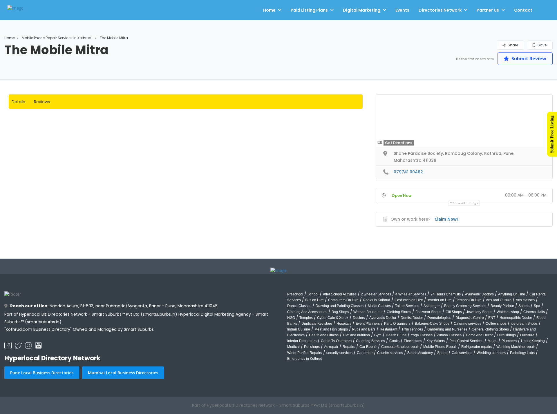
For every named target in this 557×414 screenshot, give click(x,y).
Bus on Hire (314, 300)
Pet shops (312, 347)
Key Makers (435, 341)
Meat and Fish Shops (331, 329)
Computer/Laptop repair (400, 347)
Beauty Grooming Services (465, 306)
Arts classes (525, 300)
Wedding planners (491, 353)
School (313, 294)
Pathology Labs (522, 353)
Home (269, 10)
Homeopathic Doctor (516, 318)
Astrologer (432, 306)
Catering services (467, 324)
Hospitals (344, 324)
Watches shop (508, 312)
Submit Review (528, 58)
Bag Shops (340, 312)
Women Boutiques (367, 312)
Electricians (413, 341)
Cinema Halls (534, 312)
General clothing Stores (490, 329)
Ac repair (331, 347)
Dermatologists (439, 318)
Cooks (394, 341)
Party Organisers (397, 324)
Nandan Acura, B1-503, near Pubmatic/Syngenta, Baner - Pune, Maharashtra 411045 (114, 306)
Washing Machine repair (515, 347)
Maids (492, 341)
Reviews (42, 102)
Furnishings (506, 335)
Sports (442, 353)
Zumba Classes (449, 335)
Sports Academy (420, 353)
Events (402, 10)
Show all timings (465, 203)
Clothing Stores (399, 312)
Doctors (359, 318)
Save (542, 45)
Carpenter (365, 353)
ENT (491, 318)
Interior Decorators (302, 341)
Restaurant (388, 329)
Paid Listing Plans (309, 10)
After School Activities (340, 294)
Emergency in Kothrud (304, 359)
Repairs (349, 347)
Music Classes (379, 306)
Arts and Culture (498, 300)
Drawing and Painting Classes (340, 306)
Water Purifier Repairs (304, 353)
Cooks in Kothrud (376, 300)
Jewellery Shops (479, 312)
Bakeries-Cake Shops (432, 324)
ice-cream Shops (524, 324)
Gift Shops (454, 312)
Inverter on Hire (439, 300)
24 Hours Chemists (446, 294)
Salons (523, 306)
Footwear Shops (428, 312)
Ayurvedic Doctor (382, 318)
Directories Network (440, 10)
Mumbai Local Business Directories (123, 372)
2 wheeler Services (376, 294)
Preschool (295, 294)
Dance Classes (299, 306)
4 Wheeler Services (410, 294)
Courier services (390, 353)
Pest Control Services (466, 341)
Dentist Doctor (412, 318)
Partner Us (488, 10)
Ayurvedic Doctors (479, 294)
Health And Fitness (324, 335)
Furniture (527, 335)
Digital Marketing (361, 10)
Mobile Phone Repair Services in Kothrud (56, 37)
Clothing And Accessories (307, 312)
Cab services (462, 353)
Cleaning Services (370, 341)
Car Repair (368, 347)
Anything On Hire (511, 294)
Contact (523, 10)
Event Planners (368, 324)
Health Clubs (396, 335)
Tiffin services (412, 329)
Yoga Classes (422, 335)
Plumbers (509, 341)
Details (18, 102)
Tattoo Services (407, 306)
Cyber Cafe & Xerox (332, 318)
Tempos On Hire (469, 300)
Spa (537, 306)
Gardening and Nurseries (447, 329)
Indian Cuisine (298, 329)
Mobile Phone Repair (440, 347)
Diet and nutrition (356, 335)
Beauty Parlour (502, 306)
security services (339, 353)
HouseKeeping (533, 341)
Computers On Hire (343, 300)
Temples (306, 318)
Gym (377, 335)
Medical (293, 347)
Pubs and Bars (363, 329)
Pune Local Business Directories (41, 372)
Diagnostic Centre (469, 318)
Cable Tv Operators (336, 341)
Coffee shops (496, 324)
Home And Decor (479, 335)
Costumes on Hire (409, 300)
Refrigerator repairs (476, 347)
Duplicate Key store (316, 324)
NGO (291, 318)
